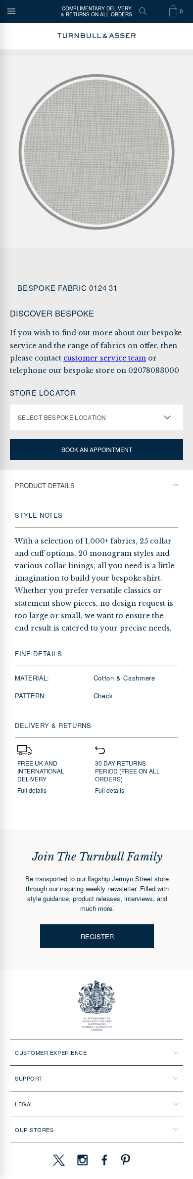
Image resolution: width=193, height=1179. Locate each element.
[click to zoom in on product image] (96, 151)
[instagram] (82, 1159)
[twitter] (58, 1159)
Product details (45, 485)
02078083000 (153, 370)
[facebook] (104, 1159)
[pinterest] (124, 1159)
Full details (32, 790)
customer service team (104, 358)
